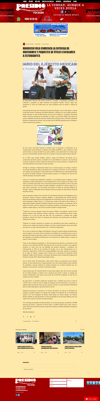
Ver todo (82, 329)
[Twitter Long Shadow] (19, 395)
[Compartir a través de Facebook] (23, 316)
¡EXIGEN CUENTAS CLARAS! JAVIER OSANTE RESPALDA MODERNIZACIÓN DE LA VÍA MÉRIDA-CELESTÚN (73, 347)
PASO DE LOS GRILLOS (28, 312)
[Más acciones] (76, 44)
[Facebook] (61, 11)
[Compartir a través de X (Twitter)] (27, 316)
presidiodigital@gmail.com (22, 390)
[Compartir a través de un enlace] (34, 316)
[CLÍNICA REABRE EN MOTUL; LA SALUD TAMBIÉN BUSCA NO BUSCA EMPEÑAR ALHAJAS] (26, 338)
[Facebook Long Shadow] (16, 395)
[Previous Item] (24, 30)
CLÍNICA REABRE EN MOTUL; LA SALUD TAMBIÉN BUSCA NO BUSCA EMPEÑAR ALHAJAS (26, 347)
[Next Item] (77, 30)
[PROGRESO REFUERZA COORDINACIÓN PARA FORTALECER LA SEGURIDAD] (50, 338)
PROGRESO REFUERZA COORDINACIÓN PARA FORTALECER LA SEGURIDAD (49, 347)
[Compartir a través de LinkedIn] (30, 316)
